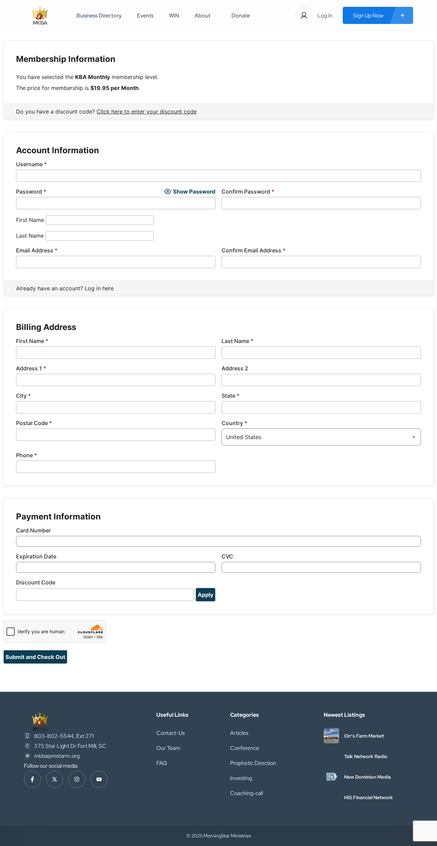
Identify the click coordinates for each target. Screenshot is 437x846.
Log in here (99, 288)
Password (31, 191)
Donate (240, 15)
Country (234, 423)
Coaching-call (246, 793)
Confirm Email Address (253, 250)
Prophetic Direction (253, 763)
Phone (26, 455)
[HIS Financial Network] (331, 797)
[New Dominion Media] (331, 776)
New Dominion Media (367, 777)
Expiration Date (36, 556)
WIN (174, 15)
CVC (227, 556)
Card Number (33, 530)
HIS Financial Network (368, 797)
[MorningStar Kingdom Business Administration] (40, 15)
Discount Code (35, 582)
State (230, 395)
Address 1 (31, 368)
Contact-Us (170, 733)
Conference (244, 748)
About (202, 15)
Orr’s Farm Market (364, 735)
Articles (239, 733)
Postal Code (34, 423)
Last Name (30, 235)
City (23, 395)
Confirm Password (248, 191)
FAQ (161, 763)
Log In (325, 15)
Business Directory (99, 15)
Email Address (36, 250)
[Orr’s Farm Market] (331, 735)
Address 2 (235, 368)
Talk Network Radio (365, 756)
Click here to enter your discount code (147, 111)
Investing (241, 778)
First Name (30, 219)
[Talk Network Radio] (331, 756)
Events (145, 15)
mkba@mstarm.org (57, 755)
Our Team (168, 748)
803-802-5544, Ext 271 (64, 736)
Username (31, 164)
